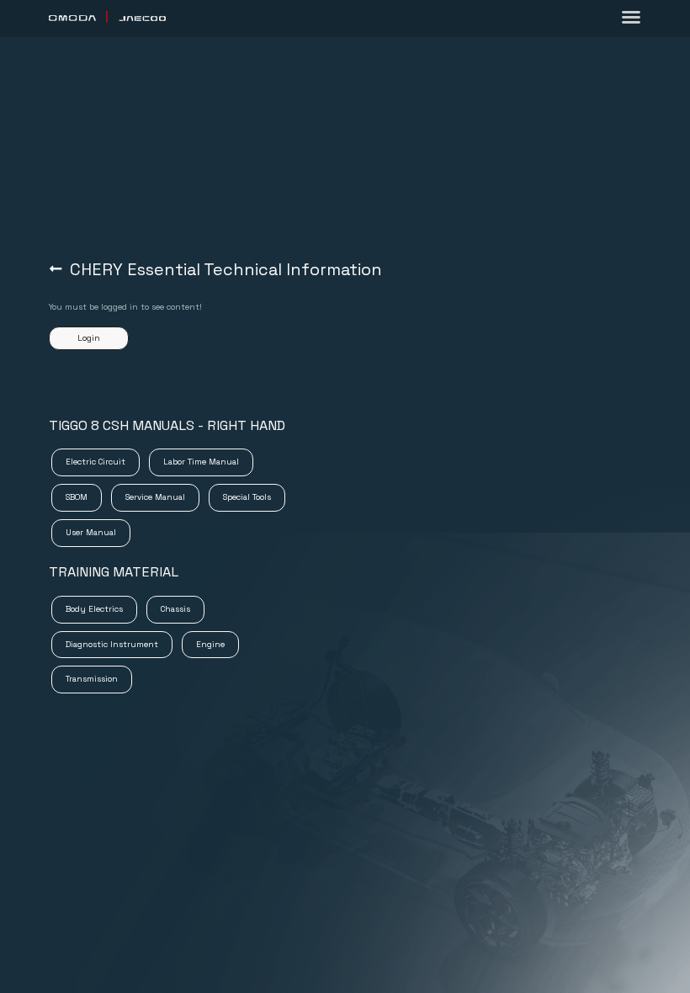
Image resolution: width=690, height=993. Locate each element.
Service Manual (155, 493)
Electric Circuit (95, 458)
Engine (211, 640)
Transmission (92, 675)
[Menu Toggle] (631, 17)
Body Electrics (94, 605)
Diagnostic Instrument (112, 640)
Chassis (175, 605)
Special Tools (247, 493)
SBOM (77, 493)
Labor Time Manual (201, 458)
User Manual (91, 528)
